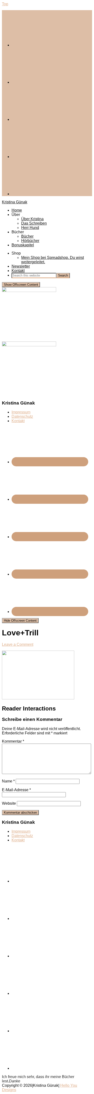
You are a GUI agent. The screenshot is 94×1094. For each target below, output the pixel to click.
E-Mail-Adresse (16, 790)
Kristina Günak (14, 202)
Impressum (21, 412)
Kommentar (13, 741)
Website (9, 803)
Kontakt (18, 421)
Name (8, 781)
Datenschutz (22, 416)
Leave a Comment (17, 644)
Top (5, 4)
